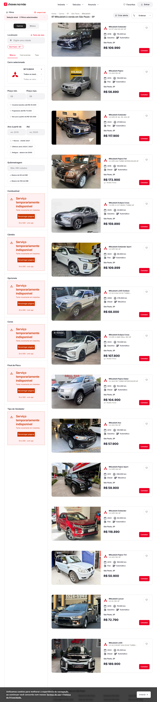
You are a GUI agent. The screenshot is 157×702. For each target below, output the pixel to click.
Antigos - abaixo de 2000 (22, 152)
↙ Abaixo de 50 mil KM (19, 175)
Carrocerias (25, 55)
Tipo (37, 55)
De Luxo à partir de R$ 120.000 (24, 117)
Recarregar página (26, 216)
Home (54, 14)
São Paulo (75, 14)
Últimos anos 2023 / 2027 (22, 147)
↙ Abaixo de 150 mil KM (19, 181)
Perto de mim (38, 35)
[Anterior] (92, 53)
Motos (33, 26)
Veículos (76, 4)
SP (68, 14)
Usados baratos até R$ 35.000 (24, 105)
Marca (12, 55)
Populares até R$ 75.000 (22, 111)
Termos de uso (54, 694)
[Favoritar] (147, 28)
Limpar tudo (41, 12)
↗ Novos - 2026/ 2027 (21, 141)
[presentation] (16, 96)
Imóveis (61, 4)
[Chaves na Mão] (15, 4)
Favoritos (131, 4)
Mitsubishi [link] (86, 14)
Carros (20, 26)
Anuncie (92, 4)
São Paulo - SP (15, 47)
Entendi (142, 694)
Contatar (144, 51)
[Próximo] (97, 53)
